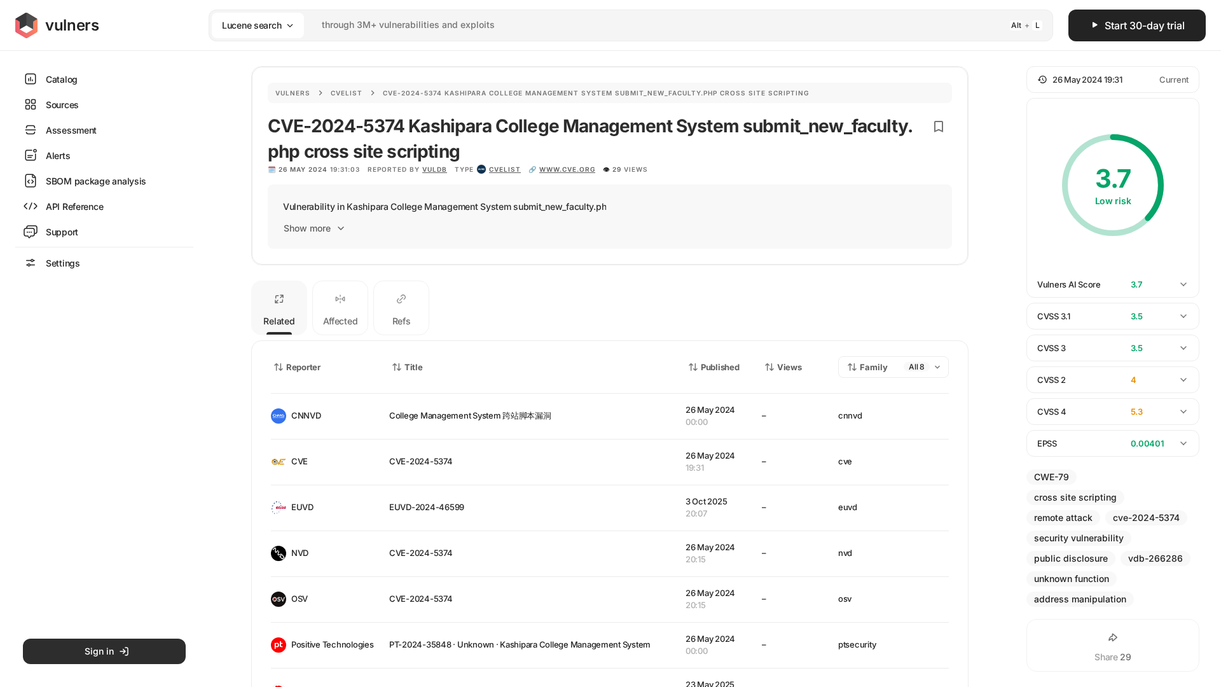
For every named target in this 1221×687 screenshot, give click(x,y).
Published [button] (720, 367)
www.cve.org (567, 169)
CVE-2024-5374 (421, 461)
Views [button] (789, 367)
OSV (299, 598)
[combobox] (614, 25)
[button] (1112, 79)
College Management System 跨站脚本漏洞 (470, 415)
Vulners (292, 93)
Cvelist (346, 93)
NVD (299, 553)
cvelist (505, 169)
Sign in (99, 651)
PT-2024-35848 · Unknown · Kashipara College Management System (520, 644)
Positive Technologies (330, 644)
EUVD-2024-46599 (426, 507)
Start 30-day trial (1145, 25)
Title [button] (413, 367)
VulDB (434, 169)
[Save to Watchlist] (938, 126)
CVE (299, 461)
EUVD (302, 507)
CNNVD (306, 415)
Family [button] (874, 367)
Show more (307, 228)
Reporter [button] (303, 367)
